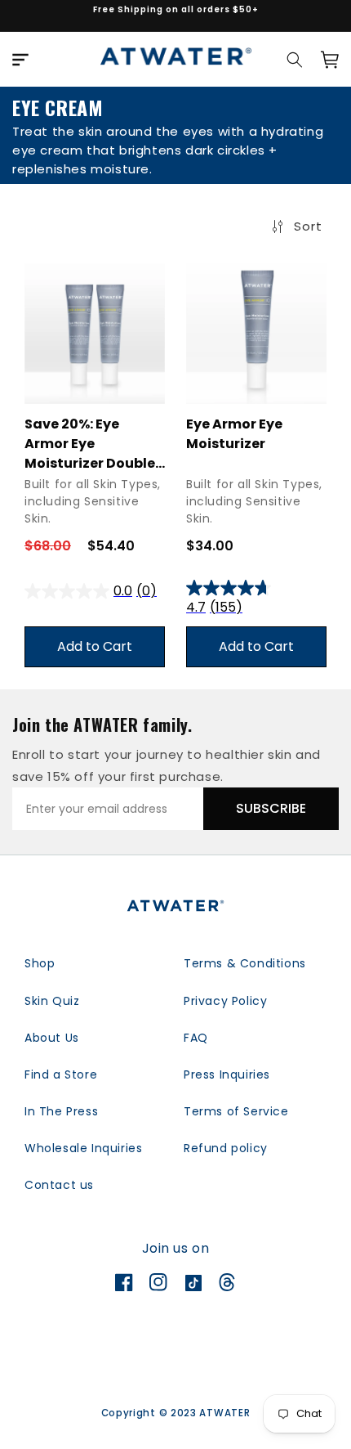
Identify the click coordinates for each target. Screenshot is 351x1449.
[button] (20, 60)
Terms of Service (236, 1111)
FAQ (196, 1038)
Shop (39, 963)
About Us (51, 1038)
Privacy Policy (225, 1001)
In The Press (61, 1111)
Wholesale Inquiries (83, 1148)
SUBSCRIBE (271, 808)
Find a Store (60, 1074)
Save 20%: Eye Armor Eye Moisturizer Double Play (89, 444)
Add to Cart (94, 646)
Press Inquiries (227, 1074)
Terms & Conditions (245, 963)
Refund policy (226, 1148)
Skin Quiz (51, 1001)
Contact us (59, 1185)
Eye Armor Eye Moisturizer (234, 434)
